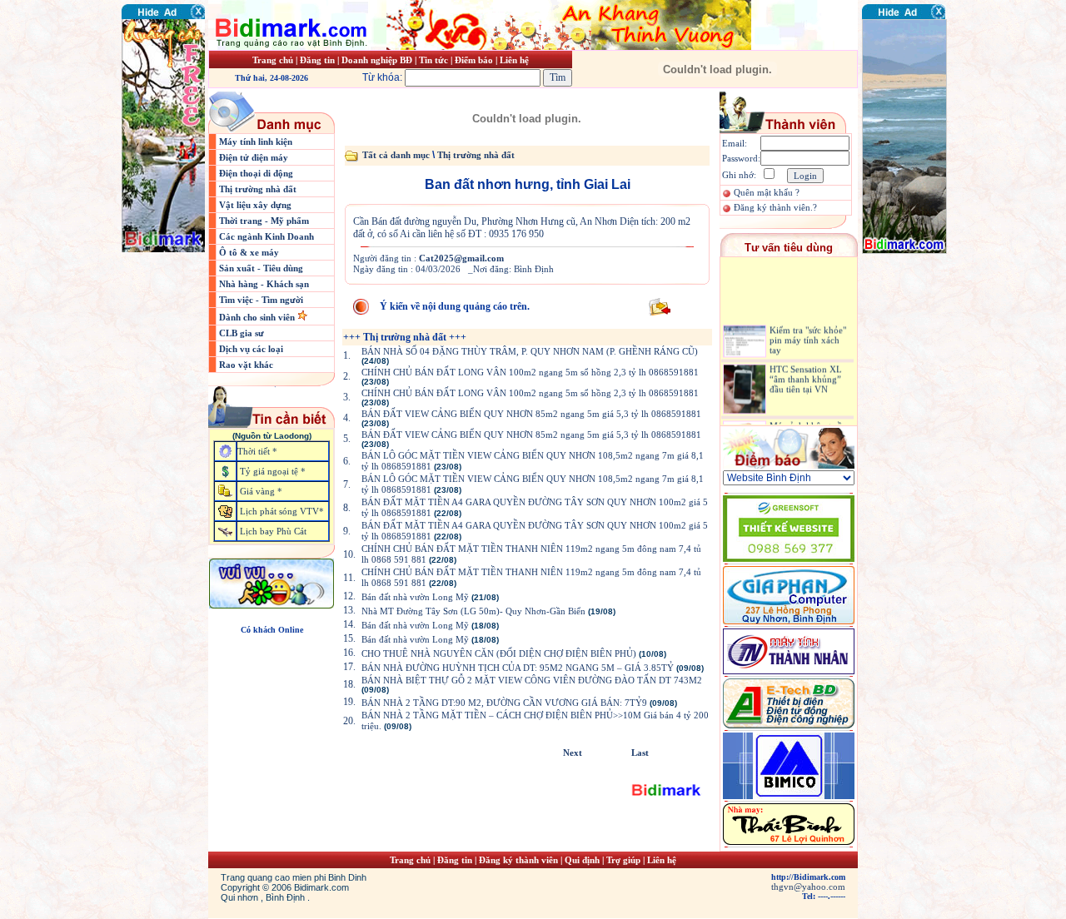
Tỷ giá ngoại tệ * (273, 471)
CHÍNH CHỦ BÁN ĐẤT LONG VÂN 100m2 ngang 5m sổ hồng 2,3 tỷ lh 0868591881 (530, 372)
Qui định (582, 860)
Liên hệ (514, 60)
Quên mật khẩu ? (767, 192)
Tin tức (435, 60)
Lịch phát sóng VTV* (282, 511)
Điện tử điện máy (253, 157)
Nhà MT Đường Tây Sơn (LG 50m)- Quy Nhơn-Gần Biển (473, 611)
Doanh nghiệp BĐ (378, 60)
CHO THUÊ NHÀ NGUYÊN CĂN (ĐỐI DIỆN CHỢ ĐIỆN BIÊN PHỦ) (498, 653)
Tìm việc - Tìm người (261, 300)
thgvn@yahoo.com (808, 887)
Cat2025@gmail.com (461, 258)
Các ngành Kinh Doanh (266, 236)
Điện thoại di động (256, 173)
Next (572, 753)
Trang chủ (272, 60)
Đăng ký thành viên (518, 860)
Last (640, 753)
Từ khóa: (383, 77)
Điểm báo (474, 60)
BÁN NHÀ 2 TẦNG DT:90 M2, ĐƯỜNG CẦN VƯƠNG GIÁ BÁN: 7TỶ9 (504, 703)
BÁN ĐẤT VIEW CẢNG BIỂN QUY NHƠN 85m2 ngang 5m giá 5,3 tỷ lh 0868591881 (531, 414)
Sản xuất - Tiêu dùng (261, 268)
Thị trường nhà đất (257, 189)
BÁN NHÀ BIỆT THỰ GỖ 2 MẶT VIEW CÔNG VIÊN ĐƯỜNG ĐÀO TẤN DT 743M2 (531, 680)
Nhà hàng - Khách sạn (264, 284)
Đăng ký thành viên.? (775, 207)
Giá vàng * (261, 491)
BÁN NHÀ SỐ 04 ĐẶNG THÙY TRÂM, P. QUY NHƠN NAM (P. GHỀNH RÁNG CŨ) (529, 351)
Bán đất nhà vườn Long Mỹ (415, 597)
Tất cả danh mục (396, 155)
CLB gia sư (241, 333)
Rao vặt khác (246, 365)
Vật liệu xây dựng (255, 205)
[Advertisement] (912, 354)
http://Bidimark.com (808, 877)
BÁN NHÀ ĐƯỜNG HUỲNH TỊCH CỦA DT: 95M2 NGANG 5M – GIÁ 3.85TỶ (517, 668)
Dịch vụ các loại (251, 349)
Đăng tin (317, 60)
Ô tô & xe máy (249, 252)
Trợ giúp (624, 860)
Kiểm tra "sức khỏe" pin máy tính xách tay (808, 333)
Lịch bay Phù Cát (273, 531)
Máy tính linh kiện (255, 142)
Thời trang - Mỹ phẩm (264, 221)
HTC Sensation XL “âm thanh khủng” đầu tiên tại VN (806, 372)
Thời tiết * (257, 451)
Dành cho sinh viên (258, 317)
